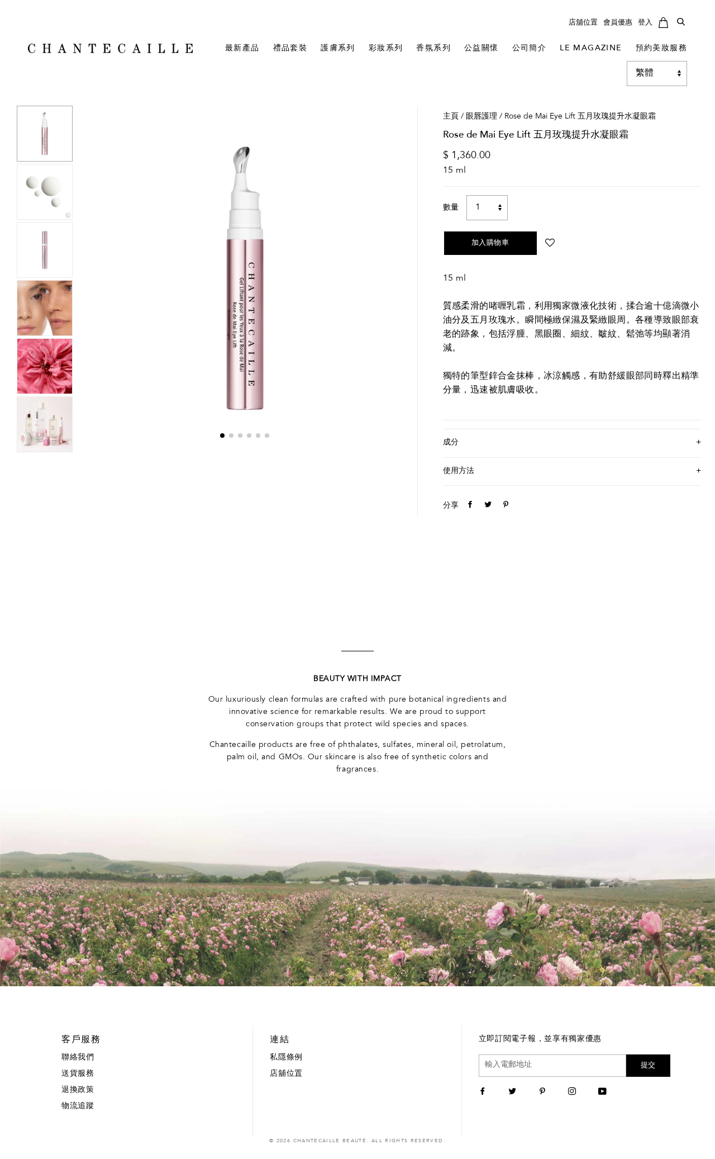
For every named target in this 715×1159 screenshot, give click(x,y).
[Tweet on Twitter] (486, 505)
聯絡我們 (77, 1058)
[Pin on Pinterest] (504, 505)
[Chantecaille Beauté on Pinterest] (543, 1092)
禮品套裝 (290, 49)
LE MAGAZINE (591, 49)
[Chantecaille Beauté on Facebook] (484, 1092)
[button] (222, 435)
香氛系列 (433, 49)
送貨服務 (77, 1074)
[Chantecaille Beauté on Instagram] (573, 1092)
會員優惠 (617, 22)
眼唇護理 (481, 117)
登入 (645, 22)
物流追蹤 (77, 1106)
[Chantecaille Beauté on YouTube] (603, 1092)
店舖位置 (583, 22)
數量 (451, 208)
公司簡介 (529, 49)
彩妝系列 (386, 49)
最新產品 (242, 49)
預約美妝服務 (661, 49)
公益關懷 (481, 49)
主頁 (451, 117)
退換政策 (77, 1090)
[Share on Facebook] (468, 505)
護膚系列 (338, 49)
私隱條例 (286, 1058)
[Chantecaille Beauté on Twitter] (513, 1092)
